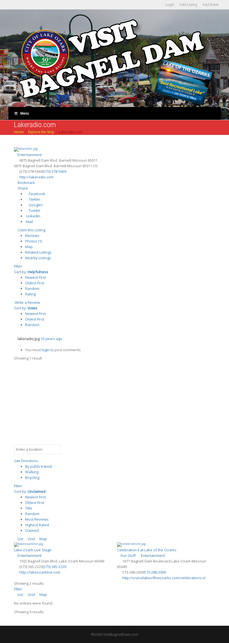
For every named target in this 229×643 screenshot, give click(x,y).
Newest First (35, 277)
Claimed (32, 530)
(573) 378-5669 (54, 171)
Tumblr (34, 210)
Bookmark (26, 182)
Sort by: (31, 271)
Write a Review (27, 302)
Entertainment (29, 154)
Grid (31, 538)
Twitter (34, 199)
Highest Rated (37, 524)
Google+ (35, 204)
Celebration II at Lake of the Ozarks (146, 549)
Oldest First (34, 282)
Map (29, 246)
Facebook (36, 193)
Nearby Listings (38, 257)
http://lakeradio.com (36, 176)
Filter (18, 266)
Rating (30, 294)
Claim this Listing (31, 229)
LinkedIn (32, 216)
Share (22, 188)
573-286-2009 (155, 572)
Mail (29, 221)
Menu (24, 113)
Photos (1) (33, 241)
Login (170, 4)
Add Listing (188, 4)
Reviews (32, 235)
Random (32, 288)
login (46, 349)
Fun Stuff (128, 555)
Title (28, 508)
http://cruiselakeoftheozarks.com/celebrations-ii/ (164, 577)
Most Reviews (37, 519)
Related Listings (38, 252)
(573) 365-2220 (54, 566)
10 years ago (51, 338)
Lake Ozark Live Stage (32, 549)
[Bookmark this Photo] (15, 344)
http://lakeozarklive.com (39, 572)
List (20, 538)
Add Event (210, 4)
